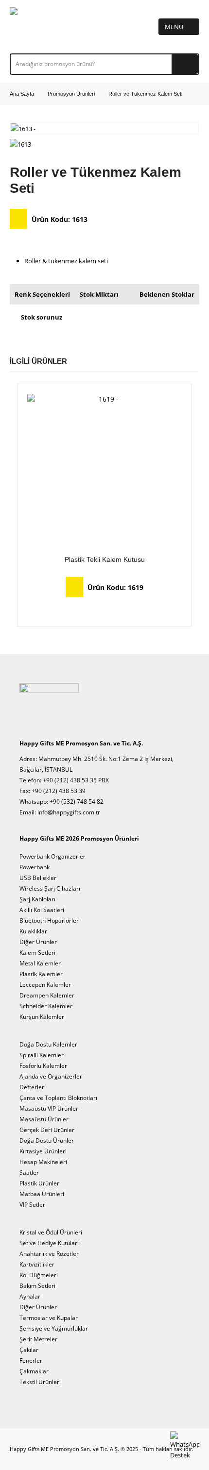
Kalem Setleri (37, 952)
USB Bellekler (37, 877)
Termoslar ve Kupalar (48, 1317)
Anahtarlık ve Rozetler (49, 1253)
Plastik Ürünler (39, 1183)
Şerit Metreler (38, 1339)
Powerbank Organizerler (52, 856)
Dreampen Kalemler (46, 995)
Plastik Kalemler (41, 974)
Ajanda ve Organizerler (50, 1076)
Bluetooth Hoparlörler (49, 920)
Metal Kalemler (40, 963)
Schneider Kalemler (45, 1006)
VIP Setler (32, 1204)
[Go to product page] (104, 471)
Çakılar (28, 1349)
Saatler (29, 1172)
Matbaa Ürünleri (41, 1194)
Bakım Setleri (37, 1285)
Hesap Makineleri (43, 1162)
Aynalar (29, 1296)
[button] (178, 26)
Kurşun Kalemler (41, 1016)
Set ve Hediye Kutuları (49, 1243)
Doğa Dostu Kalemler (48, 1044)
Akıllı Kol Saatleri (41, 909)
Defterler (31, 1087)
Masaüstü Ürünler (44, 1119)
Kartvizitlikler (36, 1264)
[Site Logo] (39, 26)
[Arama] (185, 64)
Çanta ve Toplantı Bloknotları (58, 1097)
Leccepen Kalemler (45, 984)
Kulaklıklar (33, 931)
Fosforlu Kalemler (43, 1065)
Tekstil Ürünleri (40, 1382)
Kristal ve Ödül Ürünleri (50, 1232)
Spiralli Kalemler (41, 1055)
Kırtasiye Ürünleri (43, 1151)
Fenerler (30, 1360)
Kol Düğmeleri (38, 1275)
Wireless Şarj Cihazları (49, 888)
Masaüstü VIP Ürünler (48, 1108)
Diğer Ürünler (38, 942)
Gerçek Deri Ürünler (46, 1129)
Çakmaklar (34, 1371)
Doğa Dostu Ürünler (46, 1140)
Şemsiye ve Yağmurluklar (53, 1328)
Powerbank (34, 867)
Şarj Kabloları (37, 899)
